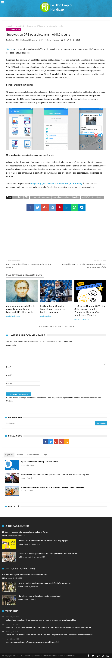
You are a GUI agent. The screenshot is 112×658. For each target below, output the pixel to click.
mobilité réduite (88, 197)
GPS (26, 197)
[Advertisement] (56, 235)
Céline (11, 40)
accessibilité (18, 197)
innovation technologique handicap (65, 197)
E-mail (9, 375)
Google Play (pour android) (42, 183)
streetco (99, 197)
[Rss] (66, 441)
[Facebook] (45, 441)
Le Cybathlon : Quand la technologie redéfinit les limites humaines (52, 309)
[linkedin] (67, 207)
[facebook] (30, 207)
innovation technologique (40, 197)
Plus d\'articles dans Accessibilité (24, 275)
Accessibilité (19, 26)
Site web (9, 383)
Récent (20, 455)
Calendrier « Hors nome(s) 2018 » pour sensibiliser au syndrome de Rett (84, 264)
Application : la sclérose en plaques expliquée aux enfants (28, 264)
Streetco (10, 49)
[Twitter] (50, 441)
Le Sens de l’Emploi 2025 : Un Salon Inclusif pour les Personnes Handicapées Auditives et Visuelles (89, 310)
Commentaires (33, 455)
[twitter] (37, 207)
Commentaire (11, 345)
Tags (45, 455)
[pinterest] (59, 207)
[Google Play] (61, 441)
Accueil (9, 26)
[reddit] (52, 207)
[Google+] (56, 441)
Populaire (9, 455)
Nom (8, 367)
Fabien (20, 557)
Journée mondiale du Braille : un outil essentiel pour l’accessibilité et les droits (21, 309)
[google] (45, 207)
